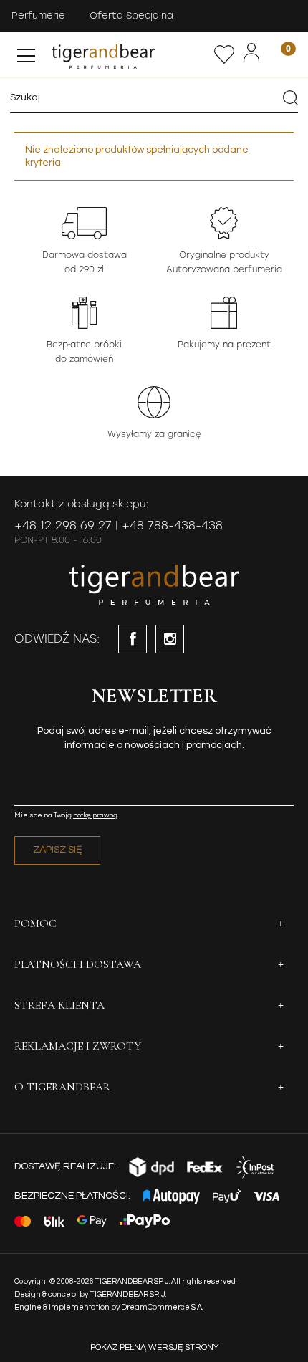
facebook (132, 639)
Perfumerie (38, 15)
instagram (169, 639)
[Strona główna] (130, 54)
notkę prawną (95, 815)
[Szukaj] (290, 97)
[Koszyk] (279, 54)
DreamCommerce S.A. (162, 1307)
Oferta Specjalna (131, 15)
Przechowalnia (224, 54)
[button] (26, 52)
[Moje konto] (251, 52)
